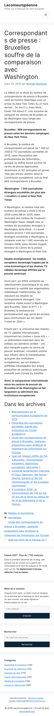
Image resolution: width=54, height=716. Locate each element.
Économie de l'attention (15, 669)
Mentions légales (35, 698)
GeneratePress (27, 711)
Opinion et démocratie (14, 685)
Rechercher (27, 644)
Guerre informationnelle (15, 677)
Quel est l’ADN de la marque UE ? (27, 539)
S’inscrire (27, 616)
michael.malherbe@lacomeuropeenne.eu (27, 701)
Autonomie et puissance (15, 665)
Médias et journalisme (21, 513)
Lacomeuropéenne (20, 5)
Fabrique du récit (12, 673)
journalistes (14, 517)
